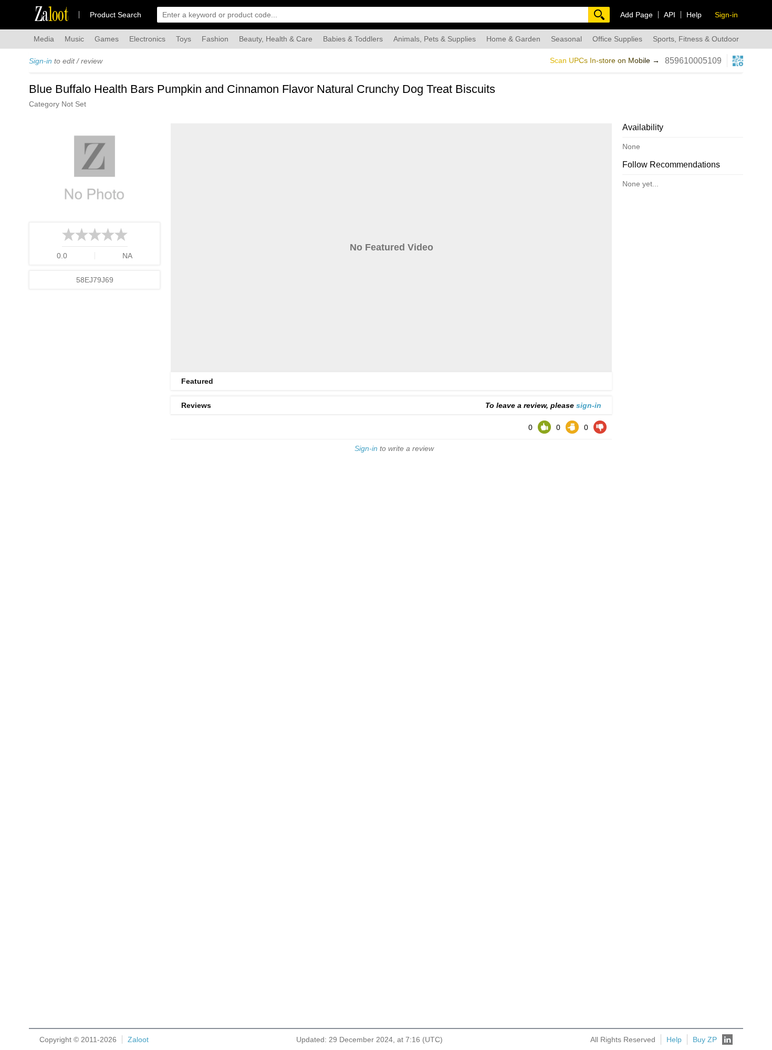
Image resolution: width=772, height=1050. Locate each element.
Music (74, 39)
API (669, 14)
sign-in (588, 405)
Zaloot (138, 1039)
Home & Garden (513, 39)
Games (107, 39)
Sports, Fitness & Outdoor (696, 39)
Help (694, 14)
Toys (183, 39)
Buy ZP (705, 1039)
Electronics (147, 39)
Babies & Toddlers (353, 39)
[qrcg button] (738, 61)
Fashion (215, 39)
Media (44, 39)
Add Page (636, 14)
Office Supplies (617, 39)
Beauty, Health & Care (275, 39)
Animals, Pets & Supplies (434, 39)
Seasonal (566, 39)
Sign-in (40, 61)
